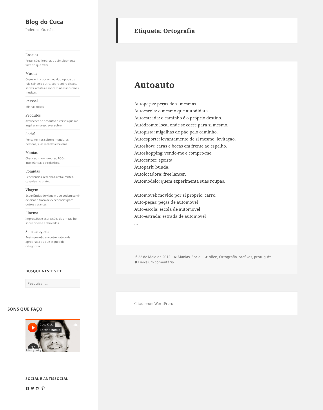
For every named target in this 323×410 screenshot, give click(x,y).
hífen (213, 256)
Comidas (49, 176)
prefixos (245, 256)
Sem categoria (47, 238)
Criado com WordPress (153, 303)
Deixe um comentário (156, 262)
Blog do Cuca (44, 22)
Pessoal (34, 104)
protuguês (263, 256)
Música (52, 82)
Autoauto (154, 84)
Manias (45, 157)
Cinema (51, 217)
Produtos (51, 120)
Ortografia (228, 256)
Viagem (52, 196)
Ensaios (50, 59)
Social (47, 138)
